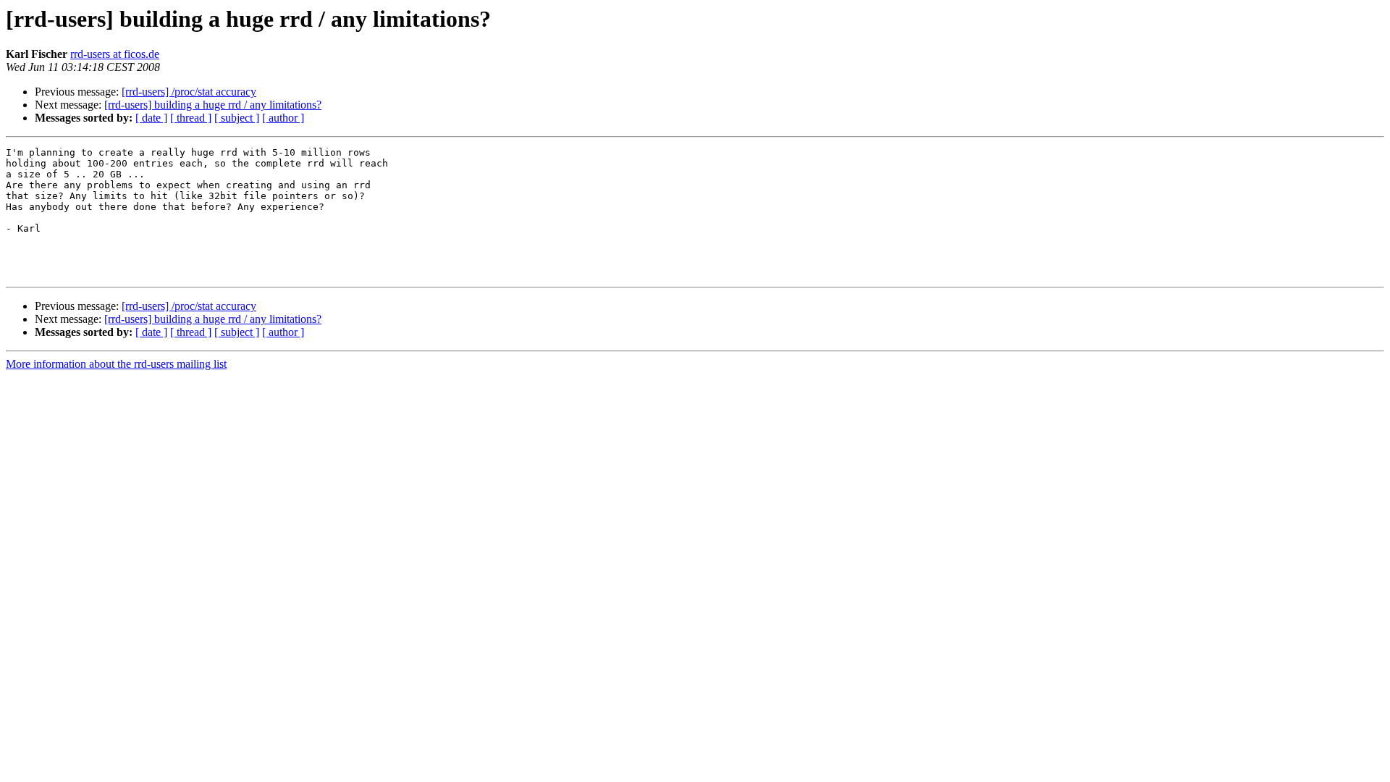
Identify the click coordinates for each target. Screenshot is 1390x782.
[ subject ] (236, 118)
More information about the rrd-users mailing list (116, 364)
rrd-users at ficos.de (114, 54)
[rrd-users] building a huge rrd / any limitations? (212, 104)
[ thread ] (190, 118)
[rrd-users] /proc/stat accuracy (189, 91)
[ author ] (283, 118)
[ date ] (151, 118)
